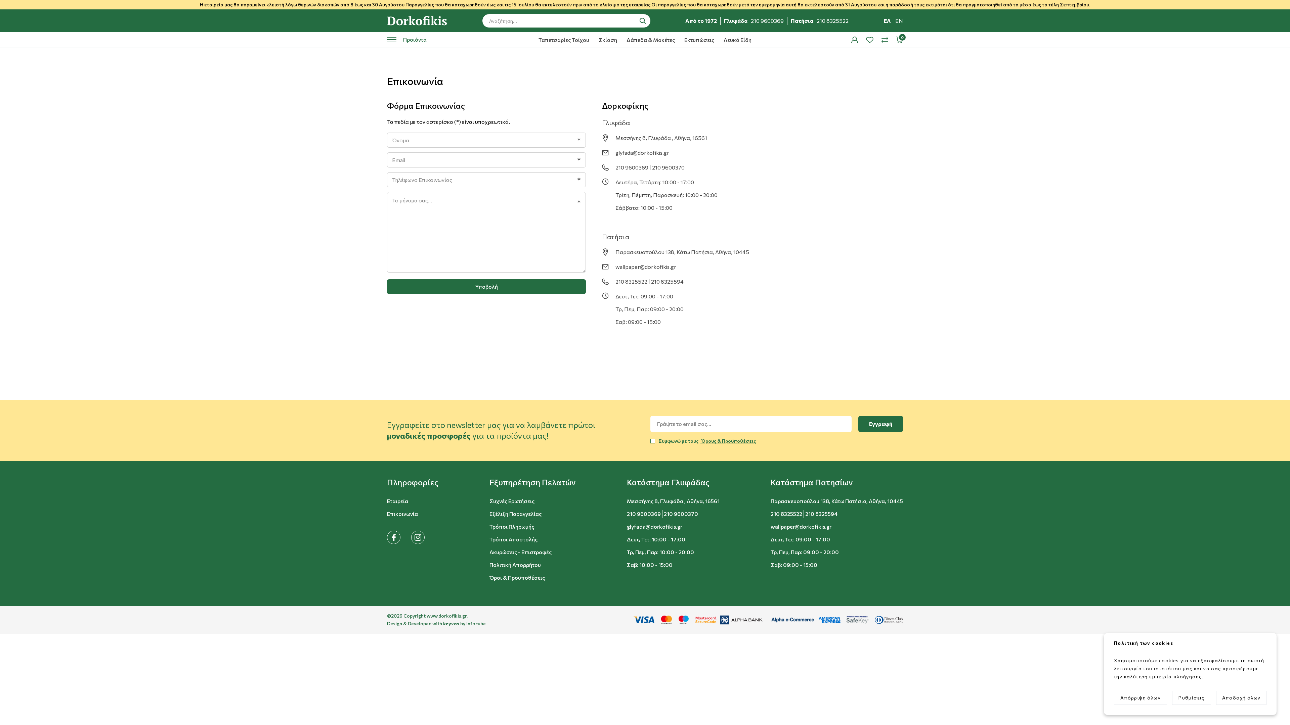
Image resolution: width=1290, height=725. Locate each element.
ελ (887, 20)
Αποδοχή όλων (1241, 697)
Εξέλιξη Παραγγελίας (515, 514)
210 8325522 (786, 514)
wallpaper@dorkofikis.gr (645, 266)
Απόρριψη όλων (1140, 697)
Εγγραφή (880, 424)
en (899, 20)
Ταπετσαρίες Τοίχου (564, 40)
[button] (412, 482)
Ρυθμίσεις (1191, 697)
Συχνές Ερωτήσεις (511, 501)
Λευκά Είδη (737, 40)
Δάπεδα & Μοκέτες (651, 40)
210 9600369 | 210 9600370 (650, 167)
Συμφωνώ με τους (707, 441)
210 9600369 (644, 514)
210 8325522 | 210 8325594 (649, 281)
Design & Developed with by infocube (436, 623)
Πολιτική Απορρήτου (515, 565)
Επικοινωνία (402, 514)
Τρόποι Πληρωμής (511, 526)
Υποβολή (486, 286)
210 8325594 (821, 514)
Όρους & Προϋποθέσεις (728, 441)
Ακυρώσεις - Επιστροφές (520, 552)
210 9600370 (681, 514)
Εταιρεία (397, 501)
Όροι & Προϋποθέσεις (517, 577)
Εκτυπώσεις (699, 40)
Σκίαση (608, 40)
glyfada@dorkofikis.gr (642, 152)
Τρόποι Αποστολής (513, 539)
